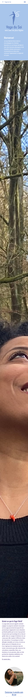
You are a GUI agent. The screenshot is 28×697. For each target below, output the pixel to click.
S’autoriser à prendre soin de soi (14, 693)
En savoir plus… (6, 659)
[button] (25, 2)
